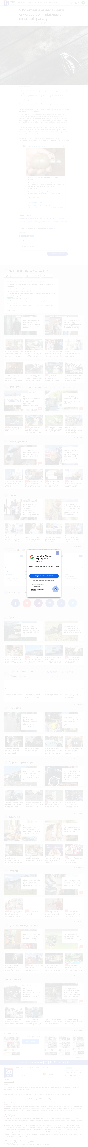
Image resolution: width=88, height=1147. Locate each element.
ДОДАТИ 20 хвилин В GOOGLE (44, 576)
